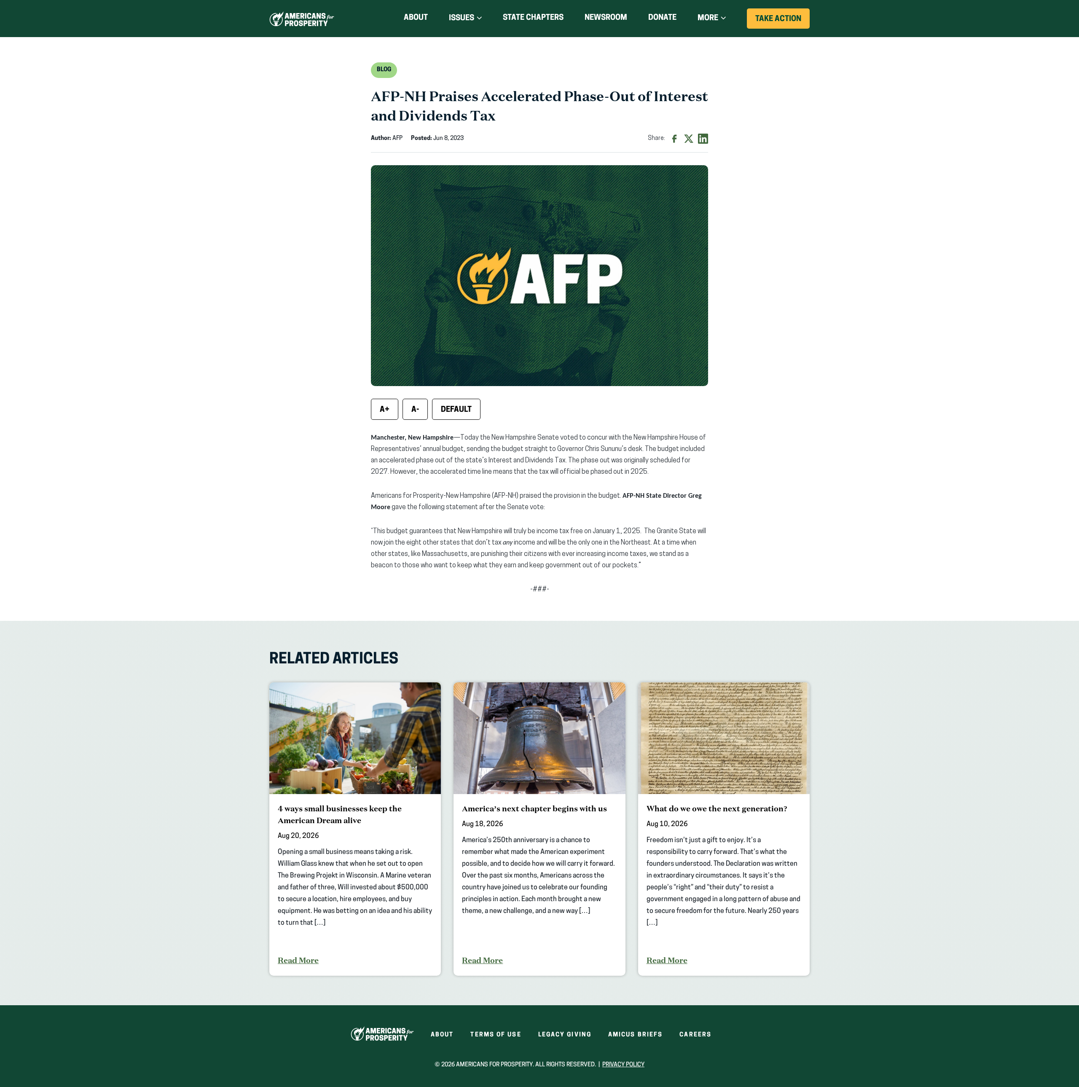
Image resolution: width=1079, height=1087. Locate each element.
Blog (384, 70)
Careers (695, 1035)
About (416, 18)
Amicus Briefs (635, 1035)
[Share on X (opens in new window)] (689, 139)
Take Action (782, 22)
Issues (461, 18)
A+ (384, 410)
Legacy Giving (564, 1035)
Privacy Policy (623, 1065)
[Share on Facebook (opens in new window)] (674, 139)
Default (456, 410)
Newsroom (606, 18)
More (708, 18)
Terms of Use (495, 1035)
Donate (662, 19)
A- (415, 410)
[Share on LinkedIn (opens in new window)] (703, 139)
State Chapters (533, 18)
